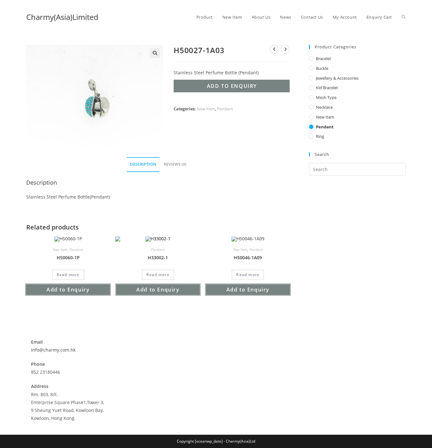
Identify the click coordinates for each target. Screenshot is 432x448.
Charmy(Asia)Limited (62, 17)
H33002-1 (158, 258)
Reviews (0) (175, 164)
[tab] (143, 164)
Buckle (322, 68)
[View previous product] (274, 49)
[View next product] (285, 49)
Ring (320, 136)
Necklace (324, 107)
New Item (206, 109)
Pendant (225, 109)
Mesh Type (326, 97)
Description (143, 164)
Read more (68, 274)
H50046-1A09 (248, 258)
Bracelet (323, 58)
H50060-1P (68, 258)
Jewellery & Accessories (337, 78)
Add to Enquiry (232, 86)
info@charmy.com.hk (53, 350)
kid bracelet (327, 87)
